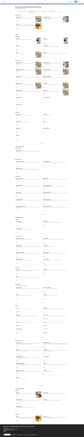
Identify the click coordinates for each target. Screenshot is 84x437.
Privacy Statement (20, 434)
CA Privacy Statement (27, 434)
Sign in (79, 1)
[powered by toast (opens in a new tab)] (7, 434)
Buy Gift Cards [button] (70, 1)
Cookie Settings (34, 434)
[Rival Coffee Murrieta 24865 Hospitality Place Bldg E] (5, 2)
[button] (23, 11)
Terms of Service (13, 434)
